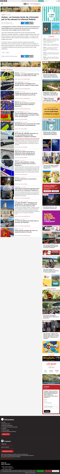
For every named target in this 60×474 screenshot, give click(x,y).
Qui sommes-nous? (6, 423)
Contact (4, 422)
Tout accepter (40, 471)
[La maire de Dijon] (7, 204)
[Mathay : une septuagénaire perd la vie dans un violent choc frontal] (7, 76)
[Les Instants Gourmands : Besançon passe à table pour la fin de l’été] (51, 308)
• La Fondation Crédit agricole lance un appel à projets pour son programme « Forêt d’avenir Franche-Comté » (51, 49)
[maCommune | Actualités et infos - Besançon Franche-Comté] (26, 4)
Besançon (17, 72)
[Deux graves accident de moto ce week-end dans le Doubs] (7, 232)
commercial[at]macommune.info (7, 448)
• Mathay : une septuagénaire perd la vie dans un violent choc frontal (51, 45)
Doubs (16, 229)
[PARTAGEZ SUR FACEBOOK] (22, 23)
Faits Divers (8, 14)
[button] (56, 1)
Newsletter (6, 434)
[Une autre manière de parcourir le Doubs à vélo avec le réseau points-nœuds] (51, 262)
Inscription (47, 191)
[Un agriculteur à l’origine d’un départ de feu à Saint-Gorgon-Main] (7, 85)
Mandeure (17, 91)
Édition (32, 3)
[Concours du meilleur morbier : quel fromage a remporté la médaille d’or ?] (51, 158)
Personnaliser (55, 471)
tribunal (7, 52)
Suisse (2, 14)
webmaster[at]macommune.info (7, 457)
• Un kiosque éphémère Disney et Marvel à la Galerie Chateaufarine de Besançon (51, 53)
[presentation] (43, 295)
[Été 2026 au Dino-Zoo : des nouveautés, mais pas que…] (51, 200)
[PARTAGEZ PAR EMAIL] (29, 23)
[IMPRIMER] (32, 23)
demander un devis (7, 451)
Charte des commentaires (7, 425)
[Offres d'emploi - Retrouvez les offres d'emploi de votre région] (51, 102)
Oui (46, 399)
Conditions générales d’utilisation (9, 431)
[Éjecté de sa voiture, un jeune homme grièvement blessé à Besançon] (7, 104)
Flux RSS (4, 428)
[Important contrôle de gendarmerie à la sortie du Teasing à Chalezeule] (7, 190)
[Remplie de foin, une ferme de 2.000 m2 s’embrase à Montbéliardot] (7, 125)
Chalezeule (17, 187)
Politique (26, 201)
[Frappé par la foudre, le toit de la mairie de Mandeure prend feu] (7, 95)
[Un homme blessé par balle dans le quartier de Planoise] (7, 222)
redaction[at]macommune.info (7, 445)
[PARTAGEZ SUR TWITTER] (24, 23)
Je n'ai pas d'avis (48, 402)
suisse (3, 52)
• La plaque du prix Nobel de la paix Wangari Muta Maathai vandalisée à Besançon (51, 58)
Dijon (16, 201)
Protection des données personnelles (9, 426)
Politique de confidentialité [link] (30, 472)
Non (46, 401)
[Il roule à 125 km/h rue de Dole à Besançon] (7, 181)
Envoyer (47, 411)
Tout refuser (48, 471)
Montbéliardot (18, 122)
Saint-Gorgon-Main (19, 82)
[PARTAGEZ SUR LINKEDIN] (27, 23)
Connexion (55, 191)
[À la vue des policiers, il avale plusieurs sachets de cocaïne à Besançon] (7, 164)
